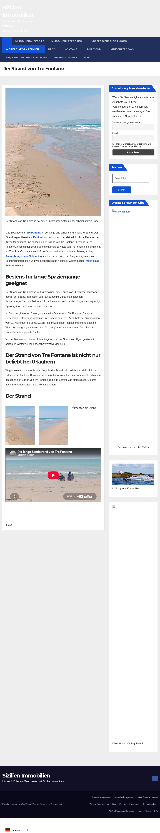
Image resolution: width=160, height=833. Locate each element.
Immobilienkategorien (67, 41)
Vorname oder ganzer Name (126, 122)
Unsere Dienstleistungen (109, 41)
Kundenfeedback (123, 49)
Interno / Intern (65, 57)
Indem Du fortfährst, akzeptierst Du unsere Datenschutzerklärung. (131, 145)
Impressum (94, 49)
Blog (52, 49)
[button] (155, 49)
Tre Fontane (34, 232)
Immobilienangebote (29, 41)
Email (115, 133)
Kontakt (71, 49)
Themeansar (56, 804)
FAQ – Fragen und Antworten (27, 57)
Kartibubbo (40, 237)
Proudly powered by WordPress (16, 804)
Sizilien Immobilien (26, 775)
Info (87, 57)
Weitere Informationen (23, 49)
